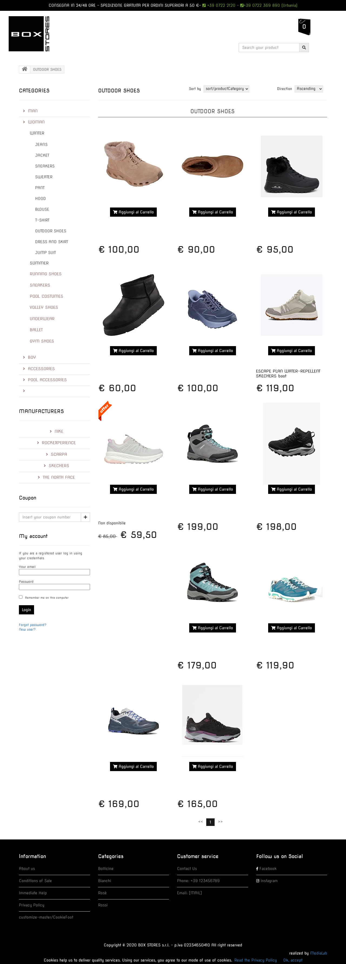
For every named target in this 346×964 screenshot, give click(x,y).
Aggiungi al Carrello (135, 212)
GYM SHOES (42, 341)
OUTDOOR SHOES (50, 231)
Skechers (59, 465)
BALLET (36, 329)
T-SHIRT (42, 220)
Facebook (268, 868)
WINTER (37, 133)
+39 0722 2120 (220, 5)
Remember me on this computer (47, 597)
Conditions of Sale (35, 881)
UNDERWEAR (42, 318)
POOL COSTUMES (46, 296)
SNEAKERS (45, 166)
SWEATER (43, 177)
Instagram (269, 881)
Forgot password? (32, 625)
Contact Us (187, 868)
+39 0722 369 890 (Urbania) (270, 5)
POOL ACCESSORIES (47, 379)
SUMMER (39, 263)
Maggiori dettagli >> (133, 225)
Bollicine (106, 868)
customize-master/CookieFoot (46, 917)
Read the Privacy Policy (255, 960)
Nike (59, 431)
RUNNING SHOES (46, 274)
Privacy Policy (31, 905)
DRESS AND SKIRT (51, 242)
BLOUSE (42, 209)
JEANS (41, 144)
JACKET (42, 155)
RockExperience (59, 442)
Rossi (103, 905)
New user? (27, 629)
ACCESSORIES (41, 368)
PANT (40, 188)
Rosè (102, 893)
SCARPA (59, 454)
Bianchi (104, 881)
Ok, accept (292, 960)
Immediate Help (33, 893)
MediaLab (318, 953)
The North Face (59, 477)
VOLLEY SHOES (44, 307)
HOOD (40, 198)
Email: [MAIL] (189, 893)
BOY (32, 357)
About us (27, 868)
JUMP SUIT (45, 252)
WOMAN (36, 122)
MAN (33, 111)
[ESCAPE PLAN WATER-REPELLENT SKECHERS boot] (291, 305)
